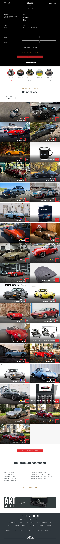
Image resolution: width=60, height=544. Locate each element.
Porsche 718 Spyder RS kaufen (38, 472)
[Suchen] (9, 3)
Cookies (9, 530)
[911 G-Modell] (38, 21)
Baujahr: (6, 37)
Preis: (5, 42)
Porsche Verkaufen (44, 525)
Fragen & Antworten (43, 528)
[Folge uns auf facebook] (22, 516)
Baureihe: (6, 14)
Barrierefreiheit (44, 522)
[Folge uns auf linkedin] (38, 516)
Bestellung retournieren (43, 530)
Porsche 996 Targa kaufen (10, 480)
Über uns (21, 528)
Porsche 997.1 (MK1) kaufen (10, 476)
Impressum (13, 522)
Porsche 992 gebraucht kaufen (38, 478)
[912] (38, 19)
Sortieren (9, 96)
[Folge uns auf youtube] (34, 516)
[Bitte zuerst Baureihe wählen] (38, 27)
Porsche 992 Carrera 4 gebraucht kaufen (41, 474)
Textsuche (31, 8)
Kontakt (12, 528)
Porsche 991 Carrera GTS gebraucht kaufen (41, 476)
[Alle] (38, 14)
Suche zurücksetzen (30, 62)
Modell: (6, 26)
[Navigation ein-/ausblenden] (5, 3)
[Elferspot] (30, 3)
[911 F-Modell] (38, 17)
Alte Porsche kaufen (9, 472)
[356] (38, 16)
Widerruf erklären (22, 530)
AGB (20, 522)
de (51, 3)
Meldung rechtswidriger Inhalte (21, 525)
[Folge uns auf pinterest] (30, 516)
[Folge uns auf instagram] (26, 516)
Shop (55, 3)
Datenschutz (30, 522)
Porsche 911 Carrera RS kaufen (11, 478)
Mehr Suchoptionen (31, 47)
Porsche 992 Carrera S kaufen (11, 474)
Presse (30, 528)
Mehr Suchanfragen (30, 487)
